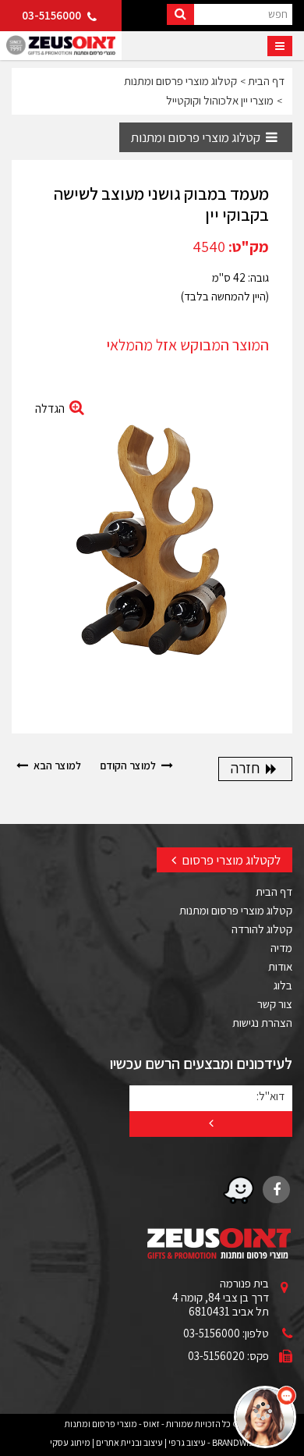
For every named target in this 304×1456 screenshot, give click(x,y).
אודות (280, 966)
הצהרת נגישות (262, 1022)
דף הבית (274, 891)
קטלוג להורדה (262, 929)
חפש (278, 13)
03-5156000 (52, 15)
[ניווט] (279, 46)
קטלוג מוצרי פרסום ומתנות (197, 137)
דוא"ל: (270, 1095)
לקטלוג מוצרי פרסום (230, 859)
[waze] (238, 1189)
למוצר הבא (56, 765)
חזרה (247, 767)
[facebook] (276, 1189)
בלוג (283, 985)
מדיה (281, 947)
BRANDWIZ (233, 1442)
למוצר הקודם (129, 765)
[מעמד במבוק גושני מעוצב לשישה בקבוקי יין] (152, 548)
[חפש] (180, 14)
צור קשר (274, 1003)
